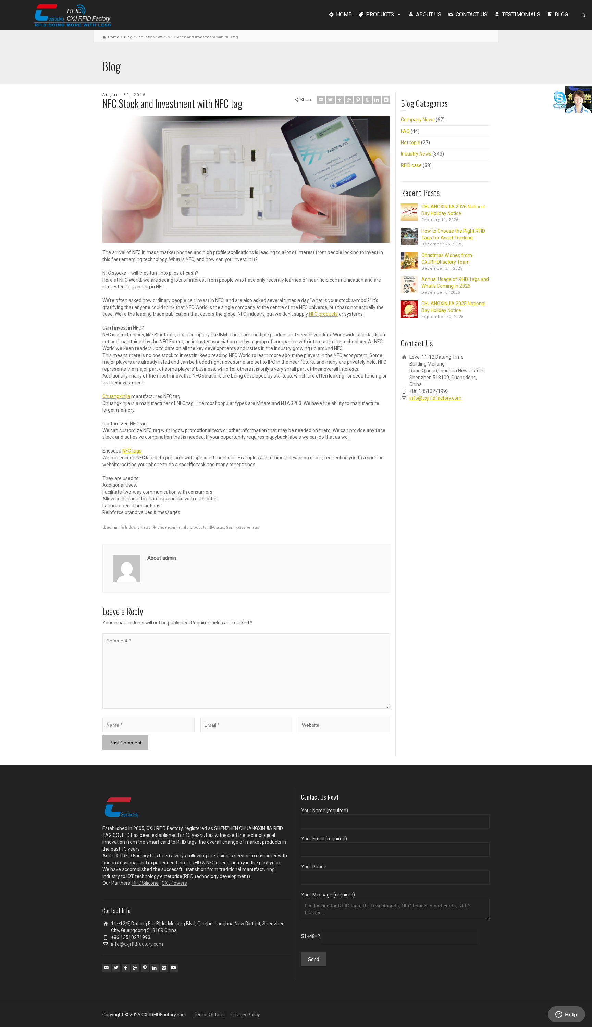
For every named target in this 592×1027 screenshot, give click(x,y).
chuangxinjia (169, 527)
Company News (418, 119)
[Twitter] (330, 100)
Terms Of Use (208, 1014)
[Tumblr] (367, 100)
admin (113, 527)
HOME (344, 14)
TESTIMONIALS (521, 14)
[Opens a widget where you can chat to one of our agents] (566, 1015)
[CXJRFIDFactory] (72, 14)
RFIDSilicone (145, 883)
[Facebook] (340, 100)
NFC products (323, 314)
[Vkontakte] (386, 100)
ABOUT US (428, 14)
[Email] (321, 100)
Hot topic (410, 142)
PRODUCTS (380, 14)
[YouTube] (174, 968)
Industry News (137, 527)
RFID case (411, 165)
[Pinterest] (358, 100)
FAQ (405, 131)
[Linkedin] (377, 100)
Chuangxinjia (116, 396)
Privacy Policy (245, 1014)
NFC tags (131, 451)
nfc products (194, 527)
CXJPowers (174, 883)
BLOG (561, 14)
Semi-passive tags (242, 527)
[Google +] (349, 100)
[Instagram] (164, 968)
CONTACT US (472, 14)
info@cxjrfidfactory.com (435, 398)
